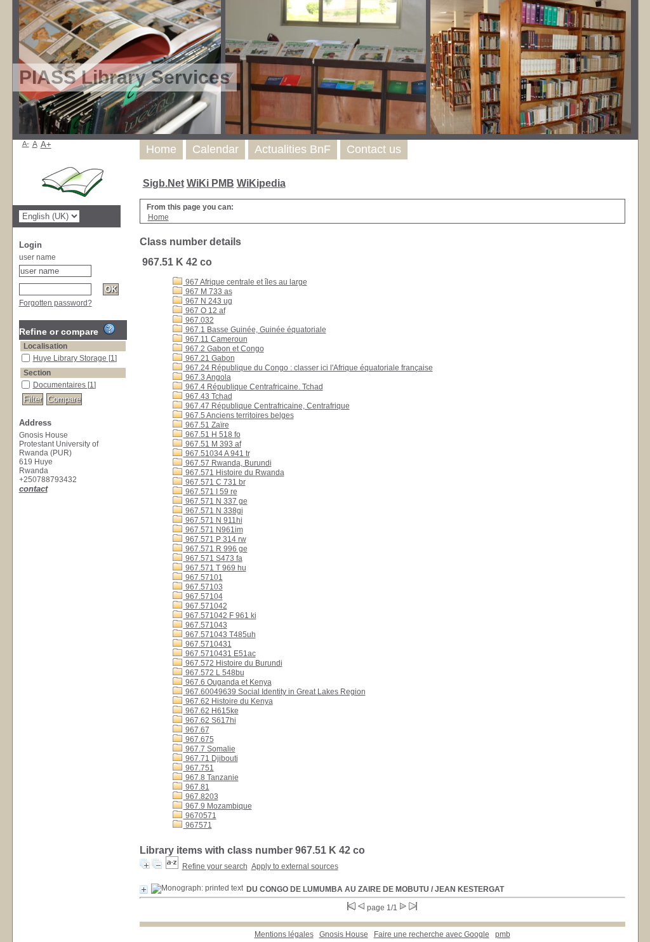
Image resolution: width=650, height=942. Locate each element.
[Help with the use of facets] (109, 329)
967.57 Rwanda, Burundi (227, 463)
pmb (502, 934)
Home (161, 149)
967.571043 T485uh (219, 634)
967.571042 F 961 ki (219, 615)
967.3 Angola (207, 377)
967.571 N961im (213, 529)
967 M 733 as (207, 291)
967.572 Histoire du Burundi (232, 663)
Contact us (374, 149)
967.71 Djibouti (210, 758)
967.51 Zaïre (206, 425)
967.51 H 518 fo (212, 434)
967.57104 (203, 596)
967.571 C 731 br (214, 482)
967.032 (198, 320)
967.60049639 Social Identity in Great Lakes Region (274, 691)
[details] (144, 889)
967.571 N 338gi (213, 510)
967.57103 (203, 586)
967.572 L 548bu (213, 672)
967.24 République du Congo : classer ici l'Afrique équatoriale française (308, 367)
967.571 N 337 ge (215, 501)
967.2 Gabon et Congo (223, 348)
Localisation (45, 346)
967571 (197, 825)
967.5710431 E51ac (219, 653)
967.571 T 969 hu (214, 567)
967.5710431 (207, 644)
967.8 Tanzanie (211, 777)
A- (25, 143)
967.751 (198, 768)
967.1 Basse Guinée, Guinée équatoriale (254, 329)
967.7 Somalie (209, 748)
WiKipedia (261, 183)
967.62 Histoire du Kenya (228, 701)
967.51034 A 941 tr (216, 453)
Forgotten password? (55, 303)
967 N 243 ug (207, 301)
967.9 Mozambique (217, 806)
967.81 (196, 787)
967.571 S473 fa (212, 558)
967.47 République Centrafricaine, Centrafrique (266, 405)
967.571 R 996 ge (215, 548)
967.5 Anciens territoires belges (238, 415)
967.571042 (205, 606)
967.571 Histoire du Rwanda (233, 472)
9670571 (199, 815)
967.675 (198, 739)
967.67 (196, 729)
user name (37, 257)
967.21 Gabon (209, 358)
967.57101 (203, 577)
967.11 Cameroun (215, 339)
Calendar (215, 149)
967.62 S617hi (209, 720)
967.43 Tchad (207, 396)
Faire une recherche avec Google (431, 934)
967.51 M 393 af (212, 444)
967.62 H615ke (211, 710)
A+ (46, 144)
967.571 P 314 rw (214, 539)
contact (33, 489)
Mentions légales (284, 934)
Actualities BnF (293, 149)
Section (37, 372)
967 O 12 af (204, 310)
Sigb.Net (163, 183)
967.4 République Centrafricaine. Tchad (253, 386)
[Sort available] (172, 866)
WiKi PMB (210, 183)
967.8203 (200, 796)
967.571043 (205, 625)
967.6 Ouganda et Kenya (227, 682)
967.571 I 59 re (210, 491)
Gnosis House (343, 934)
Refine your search (215, 866)
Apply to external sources (294, 866)
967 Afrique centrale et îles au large (245, 282)
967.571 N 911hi (212, 520)
